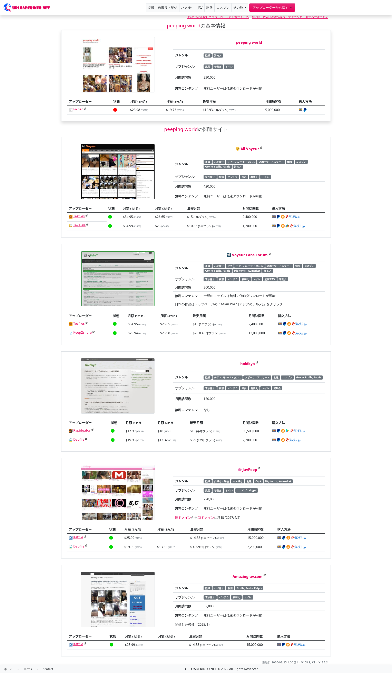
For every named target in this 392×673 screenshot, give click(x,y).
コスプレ (222, 7)
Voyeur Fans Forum (250, 254)
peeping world (249, 42)
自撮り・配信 (167, 7)
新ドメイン (206, 517)
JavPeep (250, 469)
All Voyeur (250, 148)
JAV (200, 7)
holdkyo (247, 363)
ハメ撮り (187, 7)
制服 (209, 7)
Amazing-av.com (248, 576)
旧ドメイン (183, 517)
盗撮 (151, 7)
